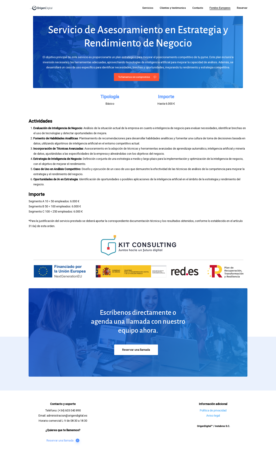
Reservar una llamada (59, 440)
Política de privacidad (213, 410)
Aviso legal (213, 415)
